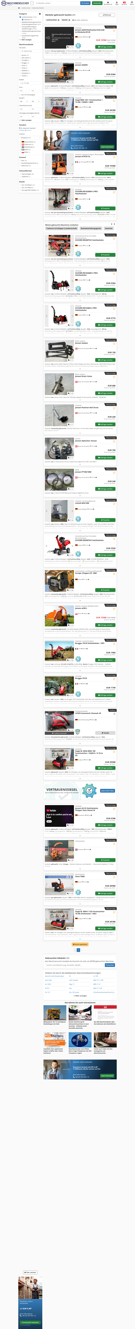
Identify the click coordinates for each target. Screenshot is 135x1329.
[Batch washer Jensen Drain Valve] (59, 384)
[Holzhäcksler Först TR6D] (59, 884)
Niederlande (29, 147)
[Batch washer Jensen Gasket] (59, 351)
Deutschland (29, 142)
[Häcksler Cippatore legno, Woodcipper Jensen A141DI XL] (59, 164)
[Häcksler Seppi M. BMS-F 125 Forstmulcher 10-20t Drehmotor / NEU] (59, 919)
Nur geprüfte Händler (30, 190)
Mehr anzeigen (81, 996)
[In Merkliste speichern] (114, 30)
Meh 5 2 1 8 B (98, 980)
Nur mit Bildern (28, 185)
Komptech (26, 73)
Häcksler (28, 20)
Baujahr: (22, 98)
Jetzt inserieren (107, 147)
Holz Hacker (73, 980)
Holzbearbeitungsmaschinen (31, 32)
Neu (24, 160)
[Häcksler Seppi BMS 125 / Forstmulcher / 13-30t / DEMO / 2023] (59, 108)
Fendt (24, 68)
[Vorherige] (46, 37)
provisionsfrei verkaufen (30, 1322)
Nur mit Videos (28, 187)
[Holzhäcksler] (59, 851)
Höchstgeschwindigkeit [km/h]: (29, 113)
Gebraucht (26, 166)
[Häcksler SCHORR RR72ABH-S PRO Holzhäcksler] (59, 316)
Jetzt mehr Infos (107, 791)
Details (106, 733)
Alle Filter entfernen (81, 20)
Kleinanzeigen (28, 174)
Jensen (25, 55)
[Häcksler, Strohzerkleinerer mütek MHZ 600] (59, 511)
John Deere (26, 58)
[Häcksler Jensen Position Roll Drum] (59, 415)
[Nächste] (72, 37)
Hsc (70, 988)
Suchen (86, 3)
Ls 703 (95, 976)
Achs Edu (48, 980)
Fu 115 (47, 992)
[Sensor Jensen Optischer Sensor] (59, 448)
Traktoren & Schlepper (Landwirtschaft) (61, 228)
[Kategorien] (32, 3)
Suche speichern (80, 944)
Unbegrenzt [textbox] (26, 138)
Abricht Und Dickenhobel (54, 976)
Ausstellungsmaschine (29, 163)
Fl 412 (47, 988)
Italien (27, 149)
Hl (70, 976)
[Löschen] (58, 20)
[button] (132, 3)
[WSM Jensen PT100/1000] (59, 480)
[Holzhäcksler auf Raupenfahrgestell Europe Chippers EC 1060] (59, 581)
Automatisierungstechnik (30, 37)
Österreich (28, 144)
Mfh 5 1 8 (96, 984)
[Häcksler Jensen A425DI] (59, 73)
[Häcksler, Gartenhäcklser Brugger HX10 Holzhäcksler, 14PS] (59, 651)
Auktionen (26, 177)
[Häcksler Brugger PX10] (59, 686)
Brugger (25, 63)
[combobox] (30, 137)
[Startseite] (19, 8)
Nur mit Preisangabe (28, 95)
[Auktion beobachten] (114, 714)
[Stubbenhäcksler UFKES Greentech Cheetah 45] (59, 721)
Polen (27, 152)
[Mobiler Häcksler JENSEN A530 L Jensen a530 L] (59, 616)
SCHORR (25, 60)
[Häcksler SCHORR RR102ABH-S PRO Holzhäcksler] (59, 199)
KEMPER (25, 70)
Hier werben (31, 1272)
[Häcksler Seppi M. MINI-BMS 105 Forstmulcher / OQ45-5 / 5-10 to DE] (59, 759)
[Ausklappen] (80, 57)
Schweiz (25, 130)
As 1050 (48, 984)
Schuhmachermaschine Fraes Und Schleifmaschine (112, 992)
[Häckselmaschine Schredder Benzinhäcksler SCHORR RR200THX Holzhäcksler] (59, 246)
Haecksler (109, 228)
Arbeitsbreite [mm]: (25, 105)
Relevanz (107, 15)
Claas (24, 65)
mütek (25, 76)
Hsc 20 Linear (74, 992)
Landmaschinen (29, 17)
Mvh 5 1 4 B (97, 988)
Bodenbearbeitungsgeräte (91, 228)
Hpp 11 (72, 984)
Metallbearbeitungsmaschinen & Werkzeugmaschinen (32, 23)
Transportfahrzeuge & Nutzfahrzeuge (29, 28)
